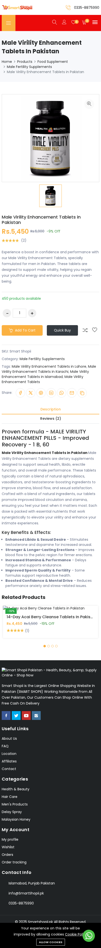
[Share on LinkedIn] (51, 392)
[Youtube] (26, 715)
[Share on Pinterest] (41, 392)
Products (24, 61)
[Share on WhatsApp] (61, 392)
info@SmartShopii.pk (26, 893)
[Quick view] (56, 612)
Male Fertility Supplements (29, 66)
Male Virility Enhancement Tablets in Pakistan (41, 219)
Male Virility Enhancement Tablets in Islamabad (45, 374)
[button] (45, 646)
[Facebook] (6, 715)
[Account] (64, 22)
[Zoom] (89, 104)
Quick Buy (62, 330)
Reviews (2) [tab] (50, 418)
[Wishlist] (94, 330)
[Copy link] (82, 392)
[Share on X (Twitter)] (30, 392)
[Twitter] (16, 715)
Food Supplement (53, 61)
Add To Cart (33, 612)
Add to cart (25, 330)
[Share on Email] (71, 392)
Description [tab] (50, 409)
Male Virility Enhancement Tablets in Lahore (49, 366)
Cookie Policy (76, 934)
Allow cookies (50, 942)
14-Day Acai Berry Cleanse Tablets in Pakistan (52, 617)
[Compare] (85, 330)
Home (7, 61)
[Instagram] (36, 715)
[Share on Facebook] (20, 392)
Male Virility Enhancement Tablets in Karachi (49, 369)
